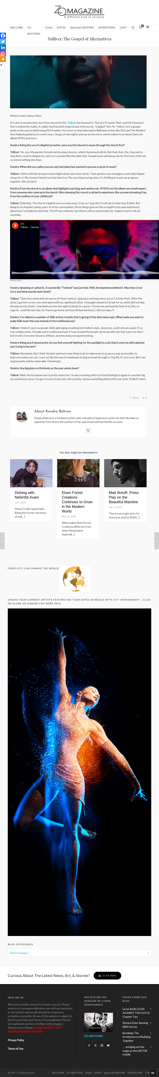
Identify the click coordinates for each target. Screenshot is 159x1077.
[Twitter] (3, 41)
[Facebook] (3, 36)
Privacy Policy (16, 1040)
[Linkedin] (3, 47)
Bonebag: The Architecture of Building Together (136, 1036)
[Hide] (1, 65)
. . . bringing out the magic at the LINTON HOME (135, 1050)
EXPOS (98, 1072)
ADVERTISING (135, 1072)
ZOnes (88, 1072)
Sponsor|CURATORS (114, 1072)
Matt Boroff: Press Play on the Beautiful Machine (124, 497)
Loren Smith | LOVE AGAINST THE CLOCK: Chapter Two (136, 1012)
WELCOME (58, 1072)
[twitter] (95, 1045)
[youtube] (108, 1045)
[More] (3, 59)
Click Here (109, 975)
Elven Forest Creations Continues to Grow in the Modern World (77, 502)
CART (148, 1072)
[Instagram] (3, 53)
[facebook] (89, 1045)
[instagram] (102, 1045)
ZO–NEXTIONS (74, 1072)
